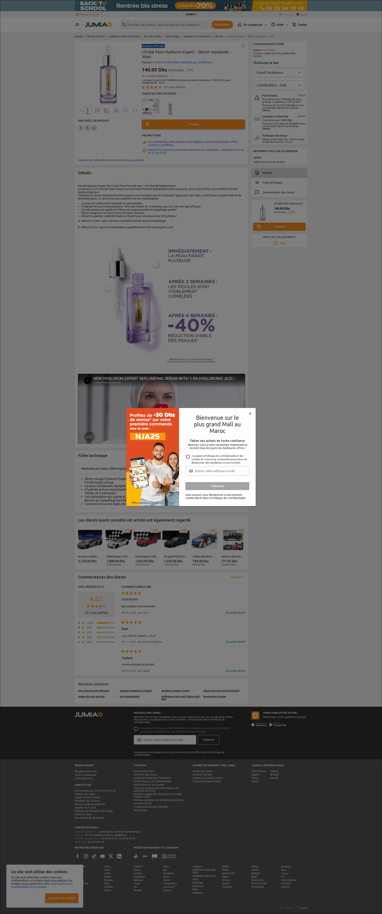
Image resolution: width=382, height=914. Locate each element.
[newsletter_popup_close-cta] (250, 414)
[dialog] (191, 457)
